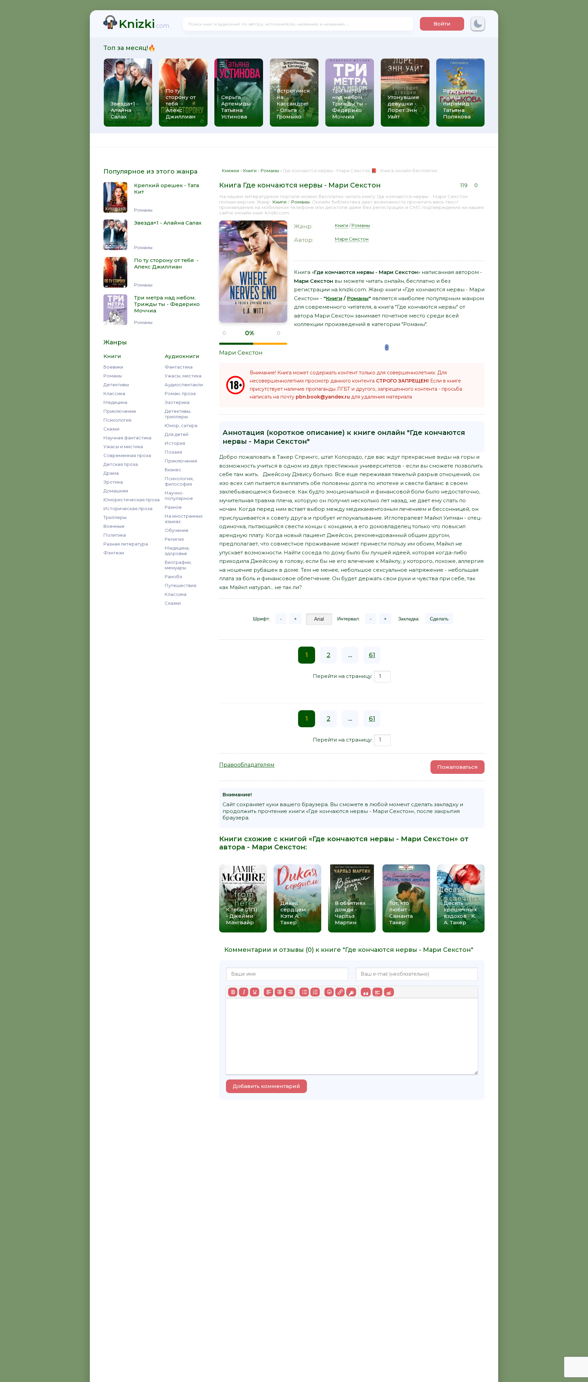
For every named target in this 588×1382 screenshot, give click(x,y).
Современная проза (127, 455)
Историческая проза (127, 508)
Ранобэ (173, 576)
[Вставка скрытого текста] (389, 992)
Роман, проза (180, 393)
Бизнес (173, 469)
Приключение (119, 411)
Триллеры (115, 517)
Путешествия (180, 585)
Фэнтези (113, 552)
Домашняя (115, 490)
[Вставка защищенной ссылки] (351, 992)
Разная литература (125, 544)
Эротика (113, 482)
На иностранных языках (184, 518)
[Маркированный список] (304, 992)
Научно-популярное (179, 495)
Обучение (177, 530)
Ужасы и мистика (123, 446)
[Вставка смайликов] (329, 992)
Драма (111, 473)
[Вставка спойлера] (377, 992)
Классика (114, 393)
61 (372, 655)
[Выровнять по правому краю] (290, 992)
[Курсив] (243, 992)
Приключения (181, 461)
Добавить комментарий (266, 1086)
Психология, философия (179, 481)
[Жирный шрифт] (233, 992)
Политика (114, 535)
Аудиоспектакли (184, 384)
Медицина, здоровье (177, 550)
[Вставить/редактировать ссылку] (340, 992)
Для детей (177, 434)
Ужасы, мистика (183, 375)
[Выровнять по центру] (279, 992)
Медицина (115, 402)
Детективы (116, 384)
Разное (173, 507)
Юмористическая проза (131, 499)
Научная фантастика (127, 437)
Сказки (111, 429)
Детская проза (120, 464)
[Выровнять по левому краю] (268, 992)
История (175, 443)
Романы (112, 375)
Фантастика (179, 367)
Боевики (113, 367)
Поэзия (173, 452)
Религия (174, 539)
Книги (279, 202)
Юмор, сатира (181, 425)
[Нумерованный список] (315, 992)
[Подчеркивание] (254, 992)
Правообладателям (247, 765)
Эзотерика (177, 402)
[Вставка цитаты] (366, 992)
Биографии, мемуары (178, 564)
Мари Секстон (241, 352)
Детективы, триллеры (178, 413)
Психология (117, 420)
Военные (114, 526)
